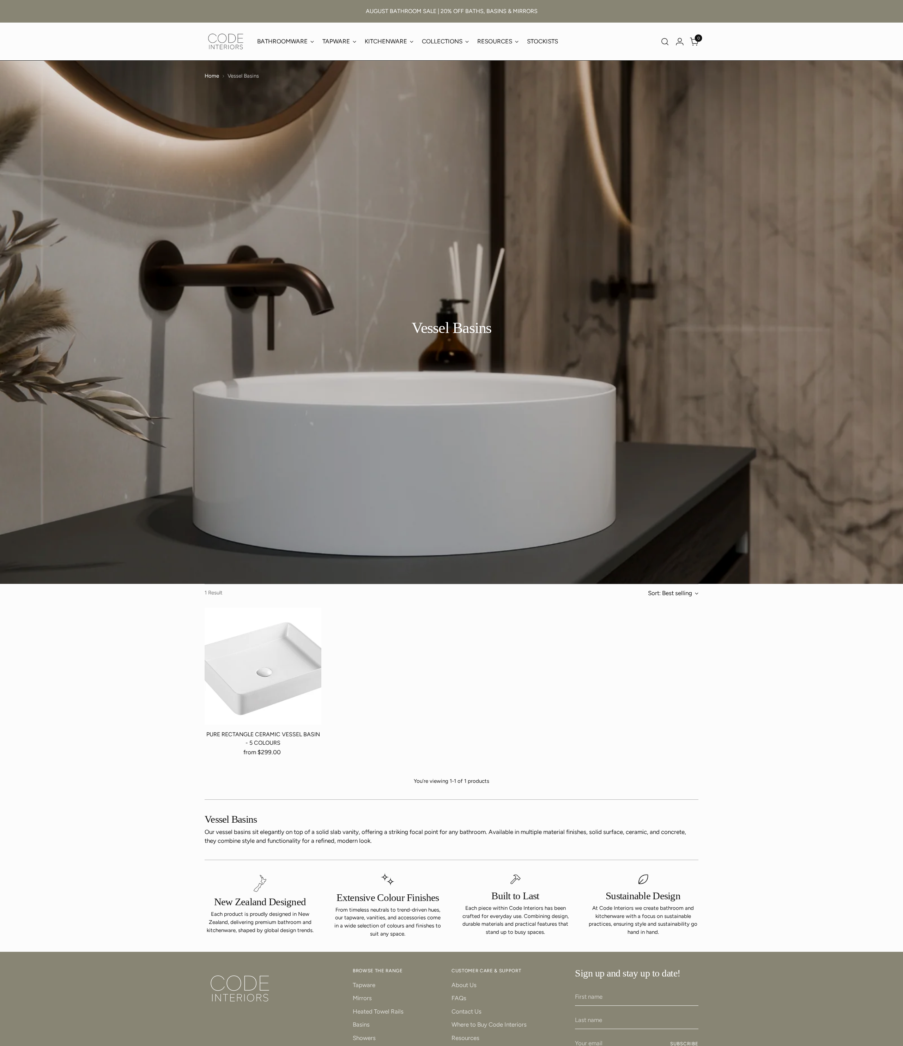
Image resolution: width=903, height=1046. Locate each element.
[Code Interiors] (226, 41)
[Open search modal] (665, 42)
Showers (364, 1037)
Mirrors (362, 998)
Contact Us (466, 1011)
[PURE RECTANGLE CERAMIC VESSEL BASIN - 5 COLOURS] (263, 666)
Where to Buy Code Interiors (489, 1024)
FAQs (459, 998)
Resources (465, 1037)
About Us (464, 984)
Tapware (364, 984)
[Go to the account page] (680, 42)
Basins (361, 1024)
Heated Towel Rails (378, 1011)
